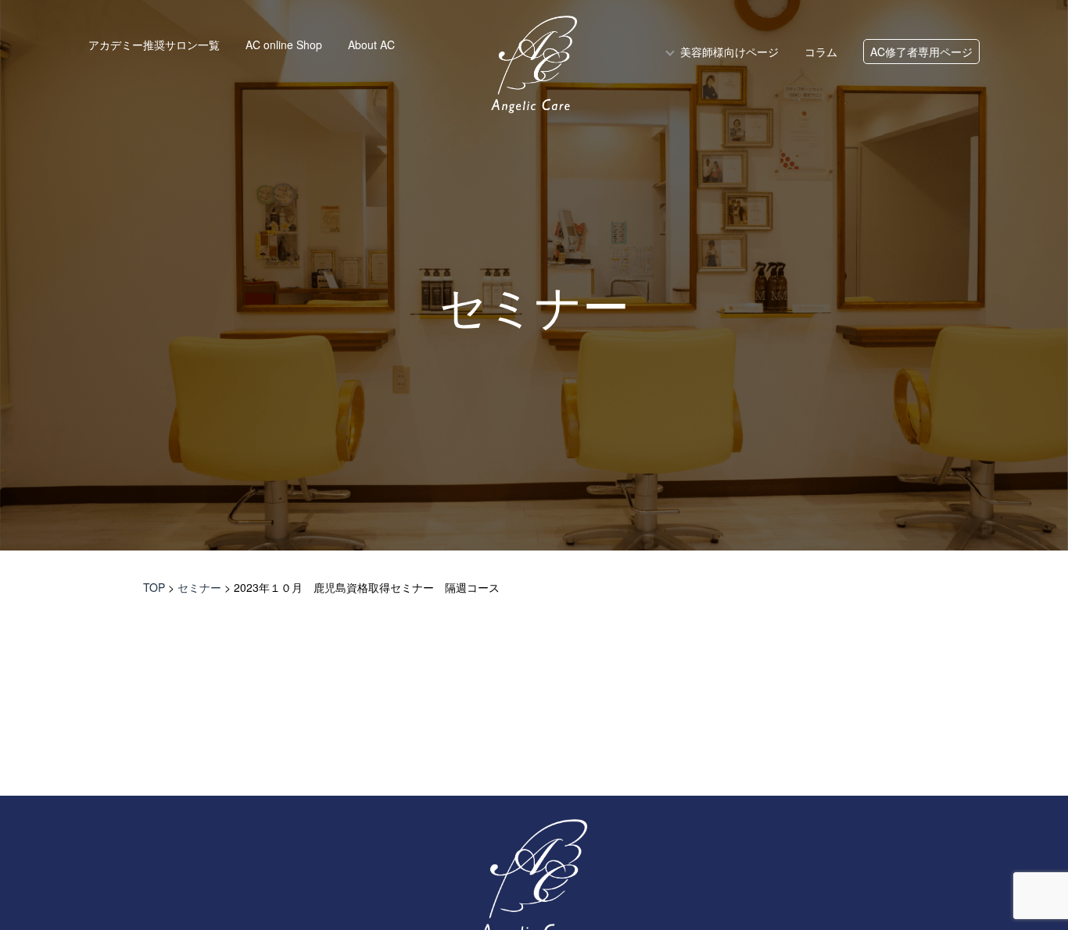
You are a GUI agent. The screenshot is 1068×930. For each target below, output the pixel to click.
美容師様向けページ (729, 51)
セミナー (534, 308)
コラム (821, 51)
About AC (371, 44)
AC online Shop (283, 44)
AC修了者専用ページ (921, 51)
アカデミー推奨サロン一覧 (154, 44)
